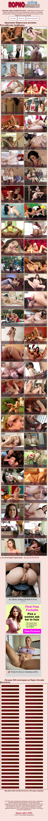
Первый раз (30, 707)
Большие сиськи (8, 710)
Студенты (29, 766)
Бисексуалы (6, 703)
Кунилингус (6, 780)
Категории (13, 18)
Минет (28, 693)
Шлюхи (28, 784)
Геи (3, 724)
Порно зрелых (31, 724)
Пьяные (29, 738)
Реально (29, 745)
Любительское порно (10, 787)
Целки (28, 777)
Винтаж (4, 721)
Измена (4, 756)
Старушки (29, 763)
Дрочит (4, 742)
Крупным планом (8, 777)
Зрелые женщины (9, 752)
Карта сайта (21, 813)
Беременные (7, 700)
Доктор (4, 735)
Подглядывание (32, 714)
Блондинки (6, 707)
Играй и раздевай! (32, 18)
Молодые (29, 696)
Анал (4, 689)
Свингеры (29, 752)
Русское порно (31, 749)
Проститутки (30, 731)
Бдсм (4, 696)
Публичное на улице (33, 735)
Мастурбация (31, 689)
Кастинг (5, 759)
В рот (4, 714)
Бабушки (5, 693)
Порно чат (22, 18)
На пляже (29, 700)
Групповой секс (8, 728)
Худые (28, 773)
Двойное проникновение (10, 731)
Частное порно (31, 780)
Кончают (5, 763)
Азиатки (5, 686)
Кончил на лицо (8, 766)
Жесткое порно (8, 749)
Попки (28, 721)
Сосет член (30, 759)
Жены (4, 745)
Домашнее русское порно (10, 738)
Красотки (5, 773)
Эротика (29, 787)
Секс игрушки (31, 756)
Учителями (30, 770)
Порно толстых (31, 728)
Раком (28, 742)
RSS (30, 813)
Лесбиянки (6, 784)
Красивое (5, 770)
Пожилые (29, 717)
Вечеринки (6, 717)
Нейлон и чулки (32, 703)
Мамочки (29, 686)
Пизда (28, 710)
